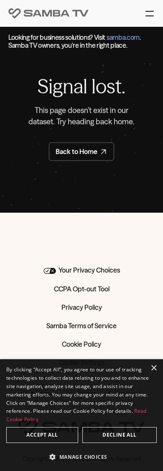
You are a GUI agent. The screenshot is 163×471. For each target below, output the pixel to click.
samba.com (123, 37)
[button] (81, 456)
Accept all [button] (42, 434)
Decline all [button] (119, 434)
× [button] (153, 368)
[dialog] (81, 415)
